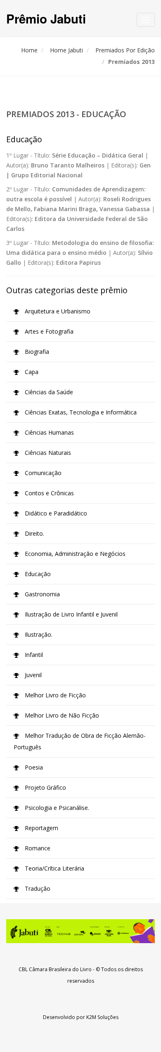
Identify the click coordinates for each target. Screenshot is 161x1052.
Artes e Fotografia (48, 331)
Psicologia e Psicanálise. (56, 808)
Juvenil (32, 675)
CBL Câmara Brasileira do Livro (55, 969)
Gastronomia (41, 594)
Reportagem (40, 828)
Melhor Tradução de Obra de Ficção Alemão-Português (80, 741)
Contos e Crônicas (48, 493)
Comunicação (42, 473)
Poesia (33, 767)
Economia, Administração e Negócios (74, 554)
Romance (36, 848)
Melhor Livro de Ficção (54, 695)
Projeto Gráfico (44, 787)
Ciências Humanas (48, 432)
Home (29, 50)
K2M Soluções (102, 1017)
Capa (30, 372)
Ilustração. (37, 634)
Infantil (33, 655)
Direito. (33, 533)
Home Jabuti (66, 50)
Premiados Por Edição (125, 50)
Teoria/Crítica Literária (53, 868)
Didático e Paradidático (55, 513)
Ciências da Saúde (48, 392)
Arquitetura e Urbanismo (56, 311)
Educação (37, 574)
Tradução (36, 888)
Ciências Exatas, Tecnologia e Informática (80, 412)
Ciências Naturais (47, 453)
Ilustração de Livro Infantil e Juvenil (70, 614)
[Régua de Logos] (80, 931)
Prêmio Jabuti (46, 18)
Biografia (36, 351)
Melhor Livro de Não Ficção (61, 715)
